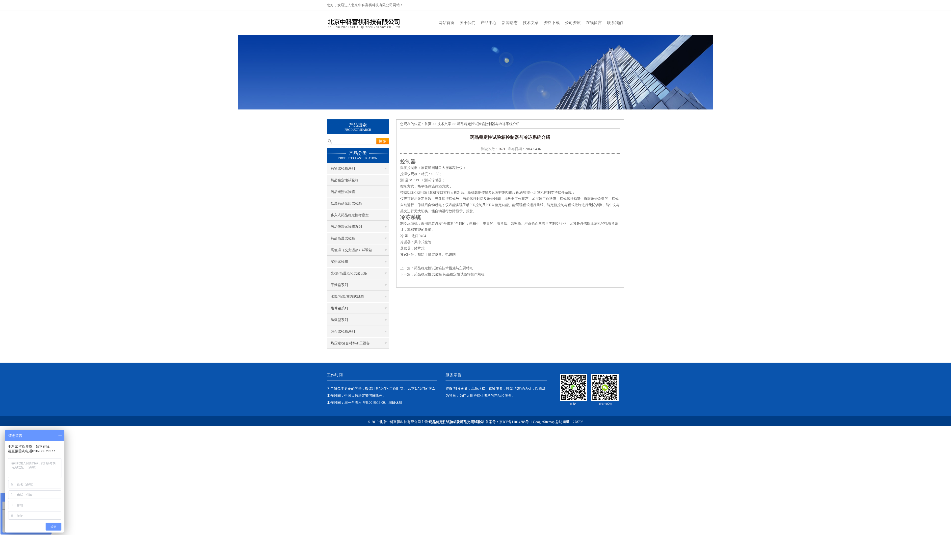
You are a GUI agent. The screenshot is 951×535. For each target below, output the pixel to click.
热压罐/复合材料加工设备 (350, 343)
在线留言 (594, 23)
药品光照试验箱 (343, 192)
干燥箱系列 (339, 285)
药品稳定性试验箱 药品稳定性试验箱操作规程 (449, 274)
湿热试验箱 (339, 262)
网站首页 (446, 23)
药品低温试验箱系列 (346, 227)
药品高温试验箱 (343, 238)
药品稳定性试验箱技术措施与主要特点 (443, 268)
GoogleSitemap (544, 422)
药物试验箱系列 (343, 168)
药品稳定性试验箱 (344, 180)
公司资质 (573, 23)
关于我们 (468, 23)
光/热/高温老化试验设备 (349, 273)
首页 (427, 124)
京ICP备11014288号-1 (515, 422)
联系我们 (615, 23)
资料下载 (552, 23)
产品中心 (489, 23)
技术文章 (531, 23)
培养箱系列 (339, 308)
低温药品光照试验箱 (346, 203)
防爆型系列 (339, 320)
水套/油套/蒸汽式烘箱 (347, 296)
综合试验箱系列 (343, 331)
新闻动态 (510, 23)
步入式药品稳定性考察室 (350, 215)
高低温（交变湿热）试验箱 (351, 250)
